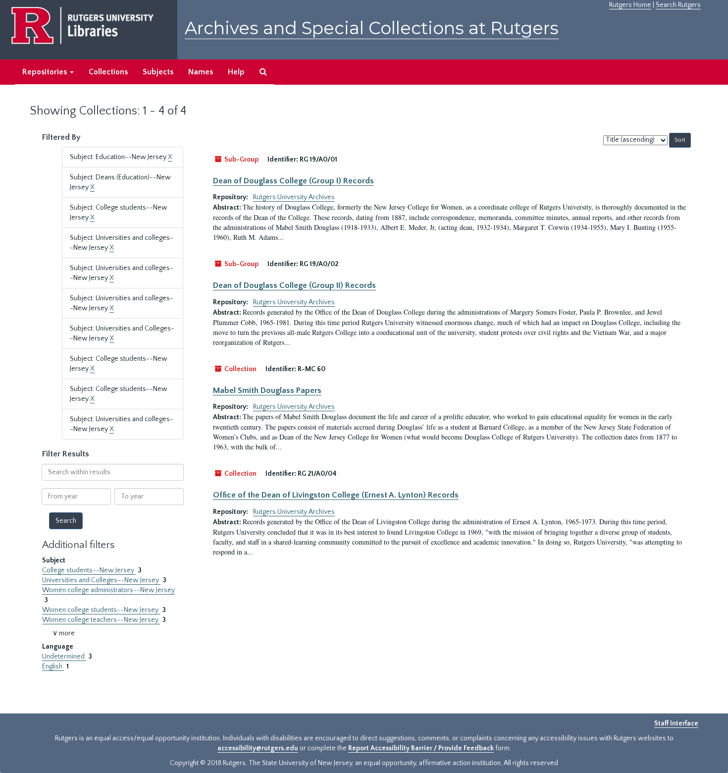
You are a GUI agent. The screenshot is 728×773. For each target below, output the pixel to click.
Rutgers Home (630, 5)
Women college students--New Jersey (101, 610)
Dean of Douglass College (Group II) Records (294, 285)
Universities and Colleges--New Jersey (101, 580)
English (53, 666)
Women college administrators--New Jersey (108, 590)
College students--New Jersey (89, 570)
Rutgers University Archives (294, 197)
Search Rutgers (678, 5)
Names (200, 71)
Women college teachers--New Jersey (101, 620)
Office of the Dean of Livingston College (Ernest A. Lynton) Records (336, 495)
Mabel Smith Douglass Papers (267, 390)
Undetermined (64, 657)
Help (236, 71)
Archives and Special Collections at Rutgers (372, 28)
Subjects (158, 71)
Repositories (45, 71)
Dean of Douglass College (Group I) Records (293, 180)
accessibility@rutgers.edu (257, 748)
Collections (108, 71)
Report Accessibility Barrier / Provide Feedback (421, 748)
